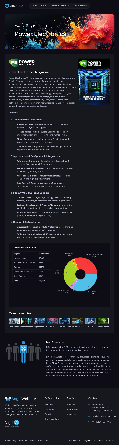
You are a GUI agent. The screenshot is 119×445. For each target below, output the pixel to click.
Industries (49, 409)
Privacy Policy (10, 441)
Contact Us (43, 441)
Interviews (71, 414)
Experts (48, 414)
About (43, 6)
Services (49, 404)
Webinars (71, 404)
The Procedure (52, 419)
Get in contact (80, 6)
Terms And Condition (27, 441)
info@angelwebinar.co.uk (104, 416)
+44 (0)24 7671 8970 (101, 422)
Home (35, 6)
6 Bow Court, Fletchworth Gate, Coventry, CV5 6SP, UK (101, 407)
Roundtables (73, 409)
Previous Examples (60, 6)
